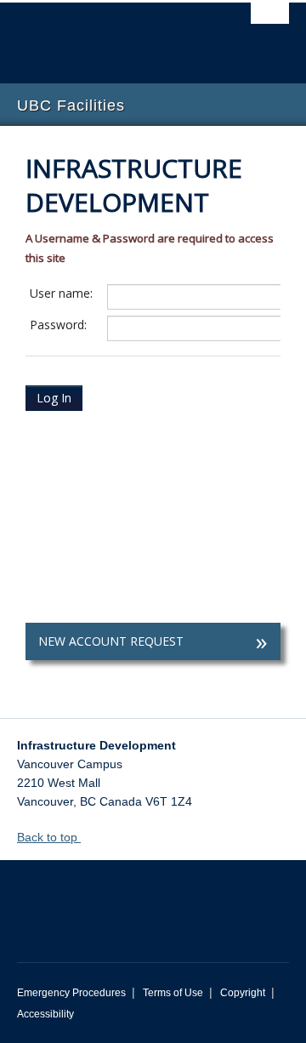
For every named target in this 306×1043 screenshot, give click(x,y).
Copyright (242, 993)
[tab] (153, 641)
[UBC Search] (270, 21)
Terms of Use (173, 993)
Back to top (49, 837)
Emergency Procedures (71, 993)
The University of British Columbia (112, 35)
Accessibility (45, 1014)
